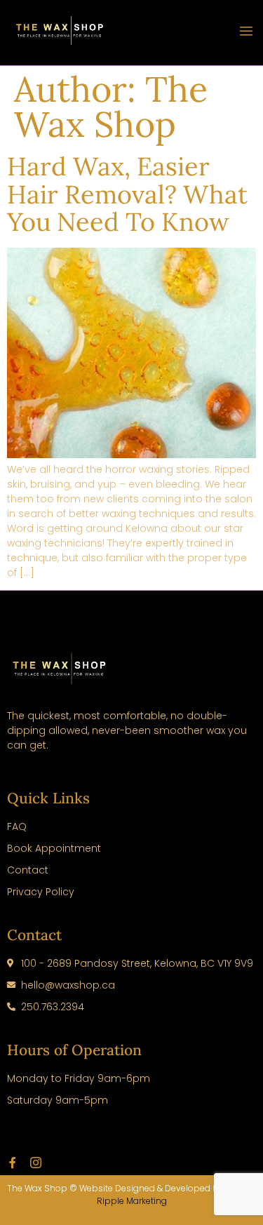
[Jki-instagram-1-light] (35, 1162)
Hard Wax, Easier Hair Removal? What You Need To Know (127, 194)
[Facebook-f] (12, 1162)
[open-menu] (246, 33)
